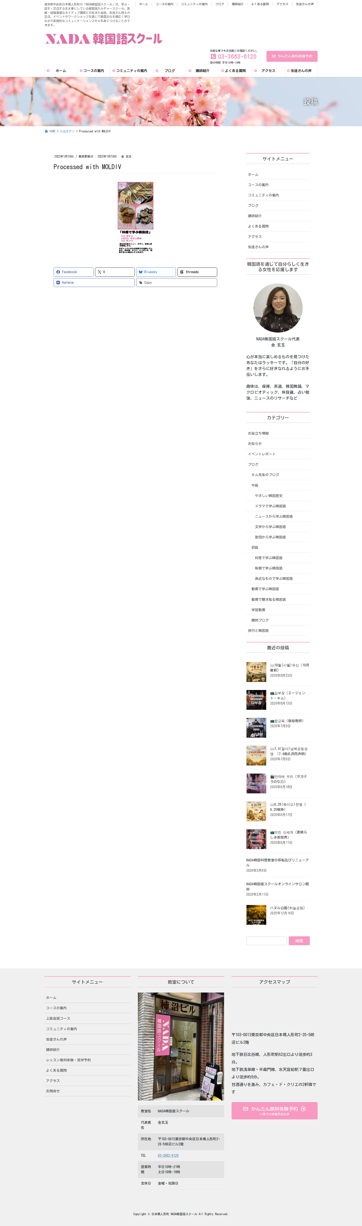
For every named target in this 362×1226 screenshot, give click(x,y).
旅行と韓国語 (258, 630)
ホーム (143, 3)
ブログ (219, 3)
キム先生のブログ (265, 475)
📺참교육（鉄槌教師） (287, 721)
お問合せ (53, 1091)
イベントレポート (262, 454)
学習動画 (258, 610)
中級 (254, 485)
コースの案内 (164, 3)
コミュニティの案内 (194, 3)
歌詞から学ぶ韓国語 (270, 537)
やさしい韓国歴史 (268, 496)
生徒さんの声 (305, 3)
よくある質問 (260, 3)
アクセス (282, 3)
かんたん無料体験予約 (295, 56)
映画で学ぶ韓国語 (268, 568)
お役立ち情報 (258, 433)
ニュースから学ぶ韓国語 (274, 516)
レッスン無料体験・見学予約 (68, 1060)
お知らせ (255, 443)
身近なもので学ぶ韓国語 (274, 578)
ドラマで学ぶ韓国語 (270, 506)
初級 (254, 547)
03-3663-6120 (168, 1155)
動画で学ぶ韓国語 (265, 589)
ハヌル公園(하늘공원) (287, 908)
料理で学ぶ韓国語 (268, 558)
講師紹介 (238, 3)
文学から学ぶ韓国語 (270, 527)
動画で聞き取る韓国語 (268, 599)
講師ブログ (260, 620)
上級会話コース (58, 1018)
